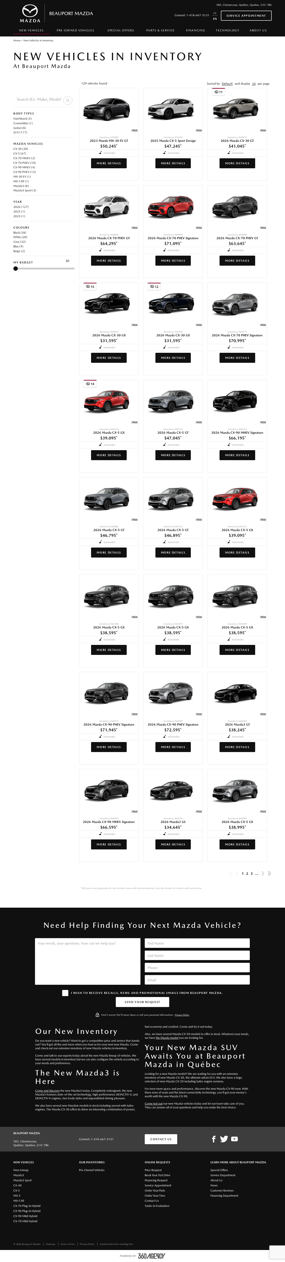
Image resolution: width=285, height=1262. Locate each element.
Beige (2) (19, 251)
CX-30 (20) (20, 148)
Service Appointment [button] (246, 15)
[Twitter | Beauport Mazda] (224, 1139)
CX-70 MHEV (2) (24, 158)
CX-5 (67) (19, 153)
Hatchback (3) (22, 118)
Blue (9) (18, 246)
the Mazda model (167, 1037)
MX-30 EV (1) (22, 176)
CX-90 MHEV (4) (24, 167)
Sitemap (51, 1244)
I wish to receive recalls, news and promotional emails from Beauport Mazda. (147, 993)
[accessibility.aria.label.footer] (151, 1256)
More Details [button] (109, 163)
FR (214, 13)
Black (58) (19, 232)
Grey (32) (19, 241)
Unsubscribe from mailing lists (116, 1244)
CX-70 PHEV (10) (24, 163)
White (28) (20, 237)
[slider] (15, 268)
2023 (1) (19, 216)
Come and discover (47, 1090)
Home (16, 40)
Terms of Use (68, 1244)
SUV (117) (20, 132)
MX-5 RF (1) (21, 181)
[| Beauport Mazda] (234, 1139)
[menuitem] (31, 31)
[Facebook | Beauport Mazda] (213, 1139)
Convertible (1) (23, 123)
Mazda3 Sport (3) (24, 190)
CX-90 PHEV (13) (24, 172)
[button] (227, 84)
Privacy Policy (182, 1014)
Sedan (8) (19, 128)
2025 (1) (19, 211)
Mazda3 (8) (21, 186)
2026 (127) (21, 207)
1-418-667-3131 (197, 15)
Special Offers (121, 30)
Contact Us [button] (161, 1139)
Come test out (154, 1103)
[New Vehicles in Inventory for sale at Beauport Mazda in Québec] (263, 873)
